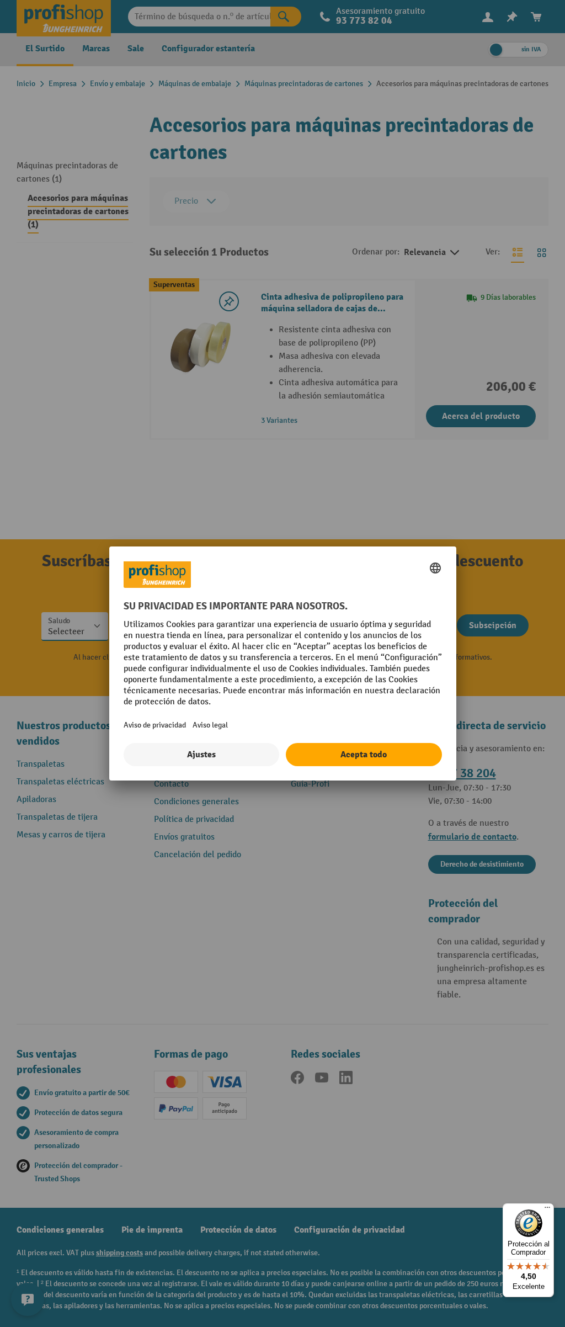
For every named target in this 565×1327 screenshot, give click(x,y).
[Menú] (547, 1210)
